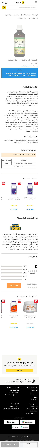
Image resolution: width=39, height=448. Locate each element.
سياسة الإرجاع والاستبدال (11, 395)
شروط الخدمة (26, 437)
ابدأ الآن (19, 370)
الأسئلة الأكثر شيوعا (31, 409)
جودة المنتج (34, 392)
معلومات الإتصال (14, 406)
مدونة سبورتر (33, 411)
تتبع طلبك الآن (14, 390)
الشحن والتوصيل (14, 392)
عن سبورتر (34, 390)
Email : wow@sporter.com (11, 409)
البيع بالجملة (33, 399)
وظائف (35, 397)
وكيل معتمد (33, 395)
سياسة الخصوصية (14, 437)
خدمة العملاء (33, 406)
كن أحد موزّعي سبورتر (31, 413)
